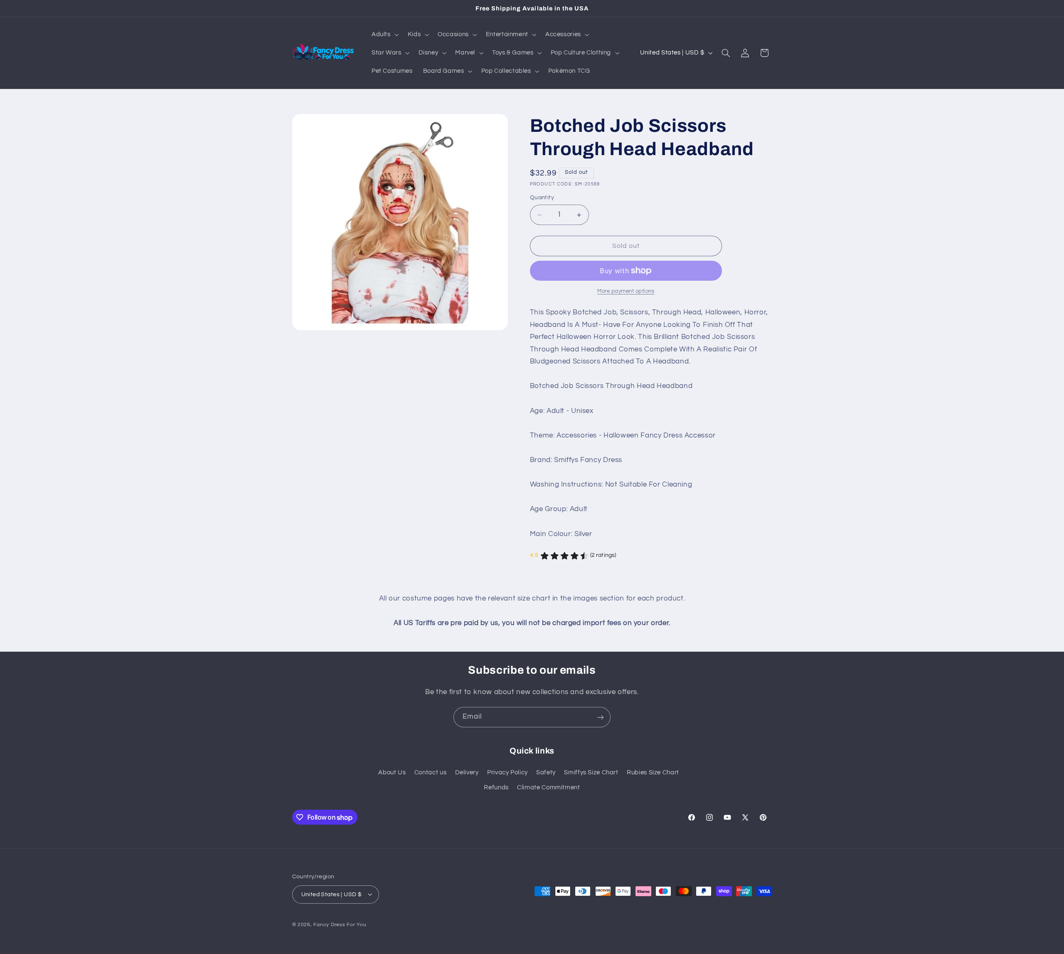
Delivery (467, 772)
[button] (384, 34)
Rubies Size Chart (653, 772)
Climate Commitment (548, 788)
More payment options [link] (626, 291)
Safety (546, 772)
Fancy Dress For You (339, 924)
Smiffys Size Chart (591, 772)
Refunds (496, 788)
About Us (392, 772)
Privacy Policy (507, 772)
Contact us (430, 772)
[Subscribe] (600, 717)
